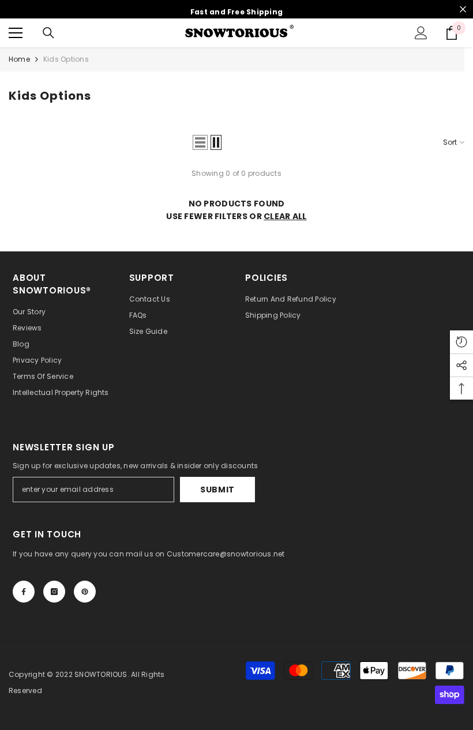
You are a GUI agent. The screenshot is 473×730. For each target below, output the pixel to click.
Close (463, 9)
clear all (285, 216)
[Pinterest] (85, 592)
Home (19, 59)
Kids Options (66, 59)
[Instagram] (54, 592)
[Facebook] (24, 592)
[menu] (15, 33)
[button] (200, 142)
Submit (217, 489)
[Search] (48, 33)
